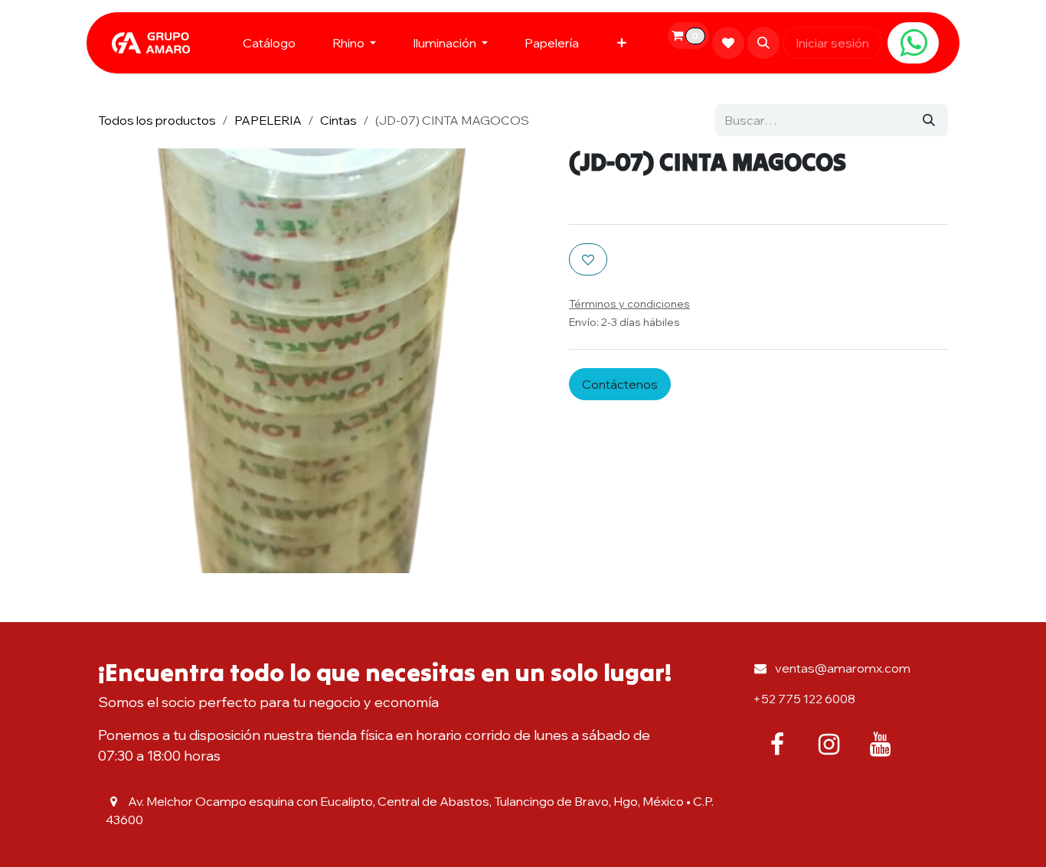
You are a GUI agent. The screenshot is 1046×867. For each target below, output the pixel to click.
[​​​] (913, 43)
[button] (763, 43)
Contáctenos (620, 384)
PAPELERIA (268, 120)
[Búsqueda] (929, 120)
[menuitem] (269, 43)
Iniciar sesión (832, 43)
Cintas (338, 120)
